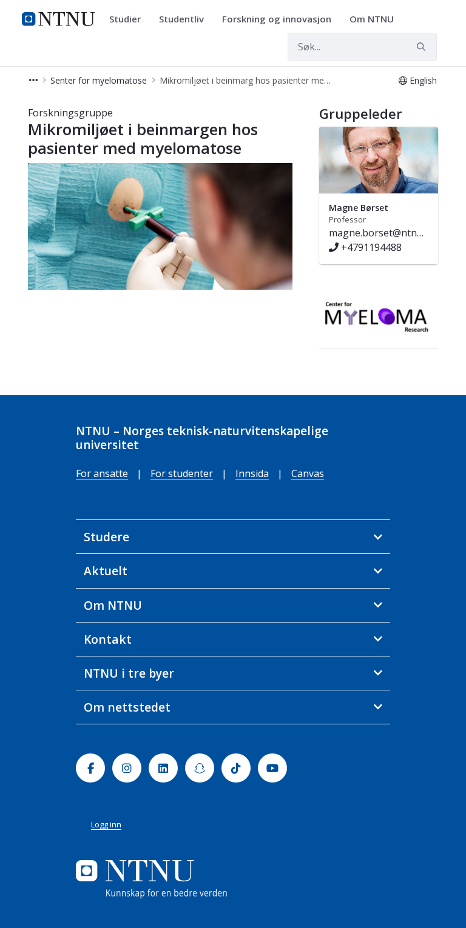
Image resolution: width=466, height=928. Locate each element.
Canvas (307, 473)
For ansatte (102, 473)
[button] (33, 80)
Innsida (252, 473)
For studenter (181, 473)
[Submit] (423, 46)
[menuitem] (129, 19)
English (423, 80)
